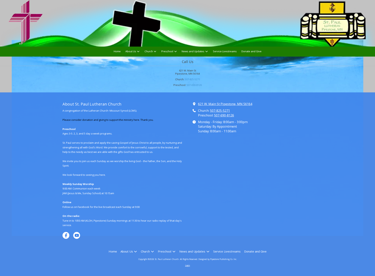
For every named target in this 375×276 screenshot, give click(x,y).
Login (187, 265)
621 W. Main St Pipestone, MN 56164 (225, 104)
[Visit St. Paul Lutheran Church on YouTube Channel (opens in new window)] (76, 235)
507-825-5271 (192, 79)
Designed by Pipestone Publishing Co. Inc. (217, 259)
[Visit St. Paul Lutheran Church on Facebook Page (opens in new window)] (65, 235)
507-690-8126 (194, 85)
